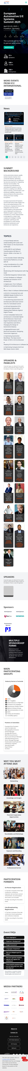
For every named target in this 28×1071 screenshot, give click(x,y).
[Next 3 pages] (18, 157)
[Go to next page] (24, 157)
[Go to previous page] (4, 157)
